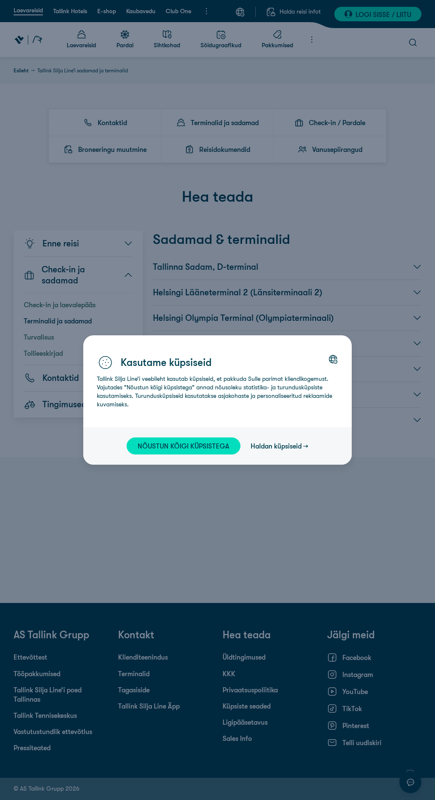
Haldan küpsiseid (276, 446)
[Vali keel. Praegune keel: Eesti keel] (333, 359)
